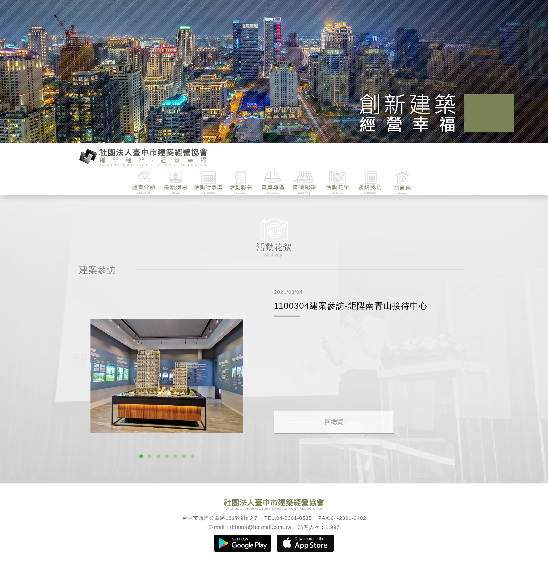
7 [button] (192, 456)
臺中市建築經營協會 (143, 156)
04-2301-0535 (294, 518)
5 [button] (175, 456)
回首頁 (402, 183)
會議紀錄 (305, 183)
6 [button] (184, 456)
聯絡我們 (370, 183)
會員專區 (273, 183)
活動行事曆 (208, 183)
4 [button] (167, 456)
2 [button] (149, 456)
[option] (166, 376)
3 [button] (158, 456)
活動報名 (241, 183)
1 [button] (141, 456)
